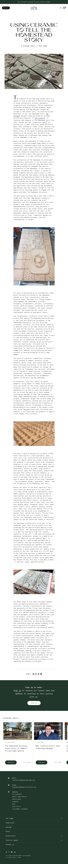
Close (61, 5)
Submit (34, 454)
